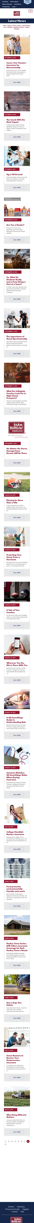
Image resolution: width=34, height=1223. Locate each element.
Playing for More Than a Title (14, 501)
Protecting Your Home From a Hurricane (13, 557)
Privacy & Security (12, 1209)
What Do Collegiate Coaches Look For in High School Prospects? (16, 394)
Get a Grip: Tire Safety (13, 1003)
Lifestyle (9, 27)
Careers (11, 1206)
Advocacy (21, 1206)
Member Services (19, 27)
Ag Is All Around (14, 174)
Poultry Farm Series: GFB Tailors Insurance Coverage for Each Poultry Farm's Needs (16, 947)
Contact (15, 1211)
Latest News (17, 4)
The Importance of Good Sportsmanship (16, 337)
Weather (16, 29)
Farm (14, 25)
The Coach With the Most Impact (15, 120)
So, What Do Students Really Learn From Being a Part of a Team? (16, 280)
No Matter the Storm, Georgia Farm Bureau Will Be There (16, 451)
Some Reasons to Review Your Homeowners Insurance (14, 1059)
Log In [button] (14, 6)
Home (19, 25)
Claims (9, 25)
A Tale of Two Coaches (13, 611)
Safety (27, 27)
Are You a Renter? (15, 225)
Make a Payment (7, 4)
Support (25, 1209)
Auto (4, 25)
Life (5, 27)
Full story (17, 82)
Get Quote (5, 1)
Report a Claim (27, 1)
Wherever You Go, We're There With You (16, 664)
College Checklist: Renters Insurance (15, 833)
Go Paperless (6, 6)
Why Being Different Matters (16, 1115)
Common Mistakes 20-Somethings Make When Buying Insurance (16, 776)
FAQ (22, 1211)
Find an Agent (14, 1)
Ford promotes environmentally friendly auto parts (15, 889)
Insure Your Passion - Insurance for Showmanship (16, 65)
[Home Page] (17, 13)
